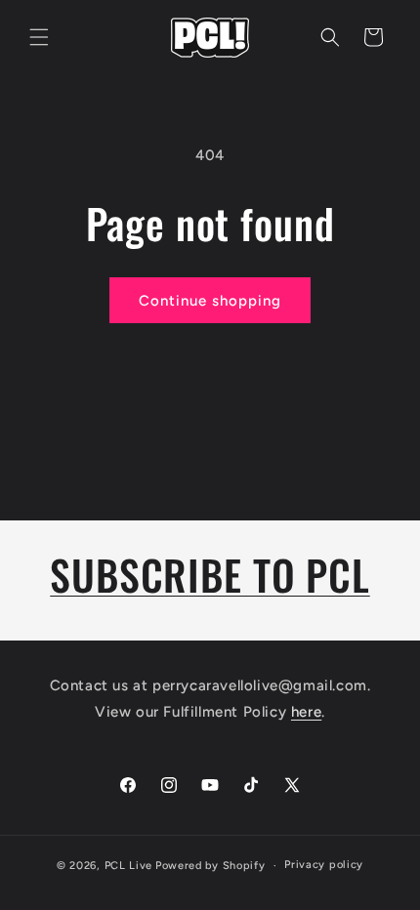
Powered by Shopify (210, 865)
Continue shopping (210, 301)
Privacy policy (323, 864)
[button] (39, 37)
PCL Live (129, 865)
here (306, 712)
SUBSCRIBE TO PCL (209, 574)
